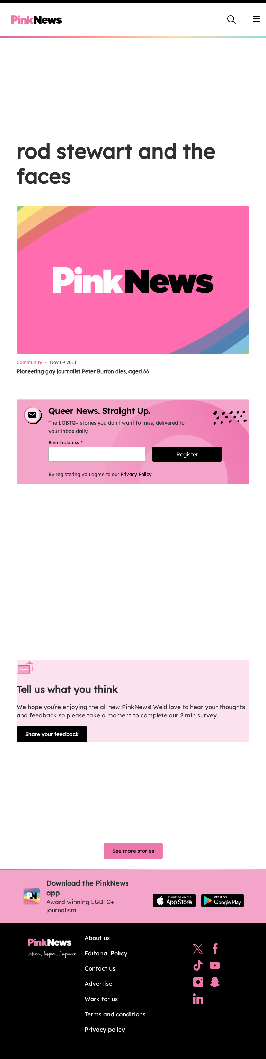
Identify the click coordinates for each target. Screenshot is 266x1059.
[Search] (231, 19)
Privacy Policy (136, 474)
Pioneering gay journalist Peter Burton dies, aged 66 (83, 371)
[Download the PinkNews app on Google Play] (222, 900)
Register (187, 454)
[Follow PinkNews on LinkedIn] (198, 1000)
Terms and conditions (115, 1014)
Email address (74, 442)
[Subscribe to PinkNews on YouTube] (215, 967)
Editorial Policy (106, 953)
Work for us (101, 998)
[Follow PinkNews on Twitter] (198, 950)
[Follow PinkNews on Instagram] (198, 983)
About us (97, 937)
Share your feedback (52, 734)
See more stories (133, 850)
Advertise (98, 983)
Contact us (100, 968)
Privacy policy (105, 1029)
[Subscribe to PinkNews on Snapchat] (215, 983)
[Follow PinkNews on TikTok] (198, 967)
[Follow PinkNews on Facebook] (215, 950)
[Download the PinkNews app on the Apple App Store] (174, 900)
